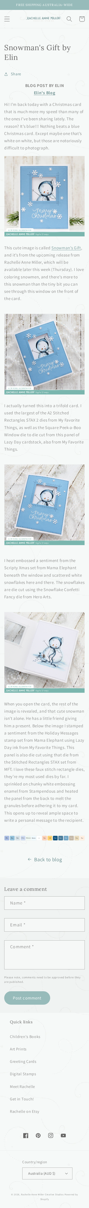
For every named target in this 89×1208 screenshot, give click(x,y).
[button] (7, 19)
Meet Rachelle (22, 1086)
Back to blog (48, 859)
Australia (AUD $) (41, 1173)
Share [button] (16, 74)
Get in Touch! (22, 1099)
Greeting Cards (23, 1061)
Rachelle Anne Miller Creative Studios (42, 1194)
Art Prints (18, 1049)
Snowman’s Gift (66, 248)
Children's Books (25, 1036)
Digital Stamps (23, 1074)
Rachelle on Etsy (24, 1111)
